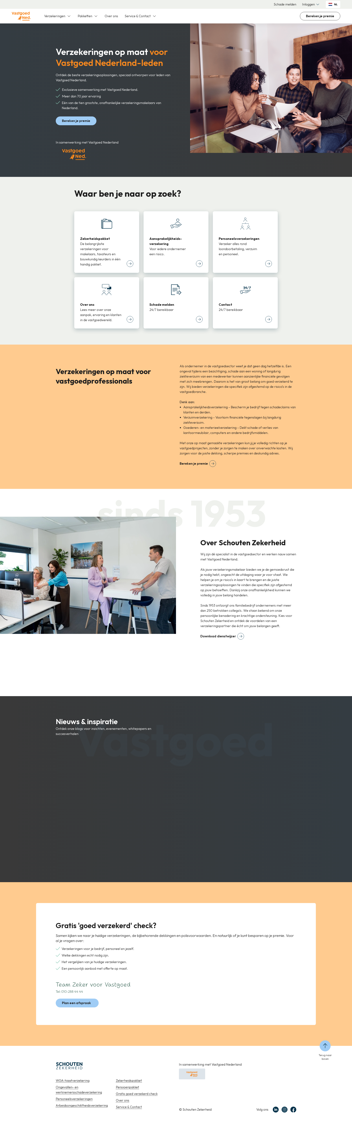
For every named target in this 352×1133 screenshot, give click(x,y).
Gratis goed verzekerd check (137, 1094)
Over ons (111, 16)
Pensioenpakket (127, 1087)
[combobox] (333, 4)
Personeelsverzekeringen (74, 1099)
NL (336, 4)
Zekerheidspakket (129, 1080)
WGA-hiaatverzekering (72, 1080)
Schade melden (285, 4)
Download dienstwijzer (218, 636)
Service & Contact (129, 1107)
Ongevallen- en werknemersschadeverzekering (79, 1089)
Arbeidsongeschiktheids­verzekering (82, 1105)
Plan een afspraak (76, 1003)
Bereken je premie (320, 16)
